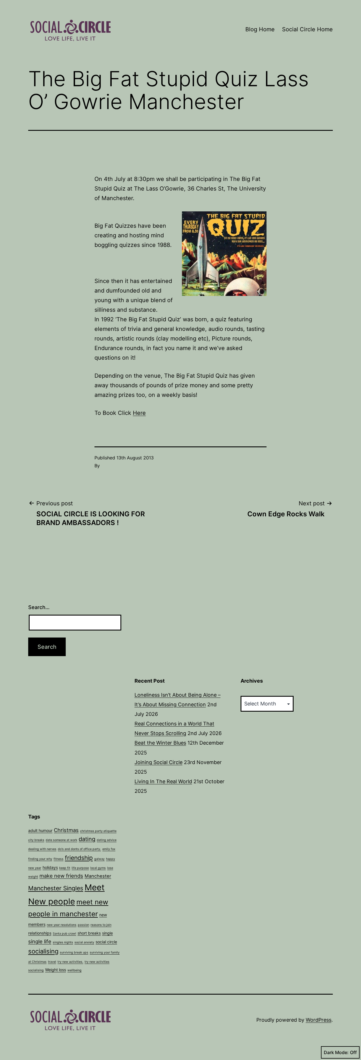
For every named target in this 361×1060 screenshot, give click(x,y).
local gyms (98, 868)
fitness (58, 859)
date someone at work (61, 840)
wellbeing (74, 970)
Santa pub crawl (64, 933)
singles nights (63, 942)
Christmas (66, 830)
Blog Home (260, 29)
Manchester (98, 876)
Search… (39, 607)
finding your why (40, 859)
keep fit (64, 868)
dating (87, 839)
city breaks (36, 840)
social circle (106, 941)
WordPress (318, 1020)
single (107, 933)
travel (52, 962)
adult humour (40, 830)
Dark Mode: (336, 1052)
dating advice (106, 840)
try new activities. (70, 962)
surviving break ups (74, 952)
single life (39, 941)
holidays (50, 867)
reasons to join (101, 925)
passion (83, 925)
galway (99, 859)
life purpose (80, 868)
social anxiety (84, 942)
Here (139, 413)
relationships (39, 933)
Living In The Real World (163, 781)
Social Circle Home (307, 29)
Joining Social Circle (158, 762)
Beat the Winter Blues (160, 743)
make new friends (61, 876)
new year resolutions (61, 925)
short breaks (89, 933)
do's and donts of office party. (79, 849)
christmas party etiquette (98, 831)
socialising (43, 951)
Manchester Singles (55, 888)
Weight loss (55, 969)
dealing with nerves (42, 849)
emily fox (108, 849)
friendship (79, 857)
